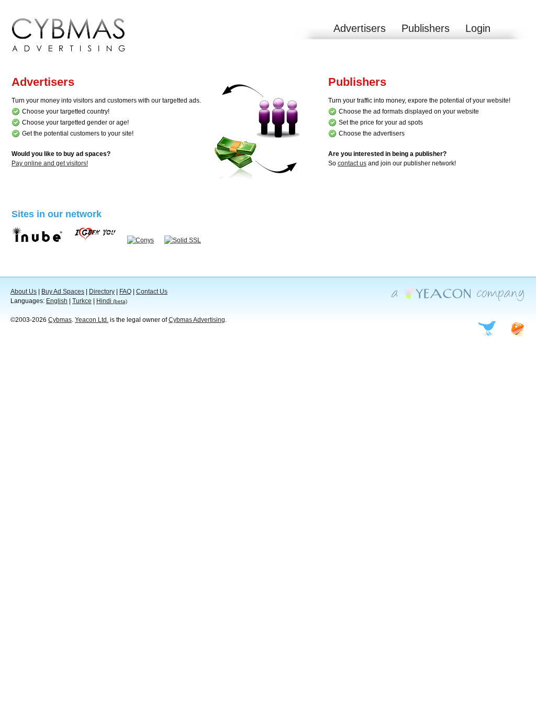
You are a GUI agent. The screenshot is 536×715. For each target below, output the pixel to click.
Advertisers (359, 28)
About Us (23, 291)
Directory (102, 291)
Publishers (425, 28)
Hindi (111, 301)
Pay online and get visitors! (50, 163)
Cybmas (60, 319)
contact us (352, 163)
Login (477, 28)
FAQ (125, 291)
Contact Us (152, 291)
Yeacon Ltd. (91, 319)
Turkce (82, 301)
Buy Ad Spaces (62, 291)
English (57, 301)
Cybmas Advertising (197, 319)
